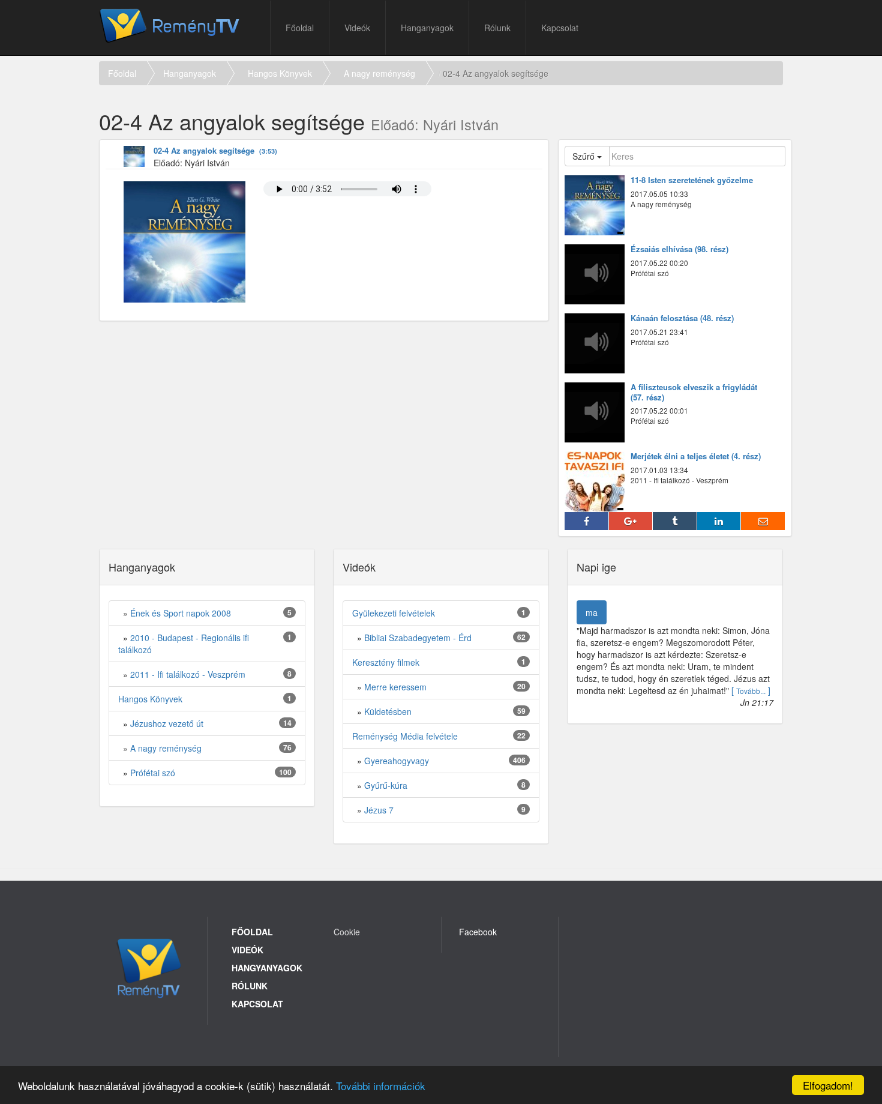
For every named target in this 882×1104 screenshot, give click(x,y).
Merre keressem (395, 687)
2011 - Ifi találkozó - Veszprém (187, 674)
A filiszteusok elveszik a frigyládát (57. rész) (694, 392)
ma (592, 612)
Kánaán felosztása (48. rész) (682, 318)
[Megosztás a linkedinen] (719, 521)
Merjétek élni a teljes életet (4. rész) (696, 456)
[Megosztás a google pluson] (631, 521)
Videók (357, 28)
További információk (380, 1085)
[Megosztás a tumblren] (675, 521)
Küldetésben (388, 711)
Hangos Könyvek (280, 73)
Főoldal (300, 28)
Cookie (347, 932)
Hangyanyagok (267, 968)
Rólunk (497, 28)
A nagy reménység (379, 73)
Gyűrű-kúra (385, 785)
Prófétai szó (152, 773)
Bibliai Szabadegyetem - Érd (418, 638)
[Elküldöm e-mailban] (763, 521)
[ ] (750, 690)
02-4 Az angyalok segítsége (215, 151)
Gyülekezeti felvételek (393, 613)
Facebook (478, 932)
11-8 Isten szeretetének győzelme (692, 180)
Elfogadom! (828, 1085)
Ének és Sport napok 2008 (180, 613)
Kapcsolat (559, 28)
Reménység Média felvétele (405, 736)
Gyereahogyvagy (396, 761)
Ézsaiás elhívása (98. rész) (679, 249)
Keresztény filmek (385, 662)
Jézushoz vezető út (166, 723)
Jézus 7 (379, 810)
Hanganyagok (427, 28)
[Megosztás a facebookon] (587, 521)
